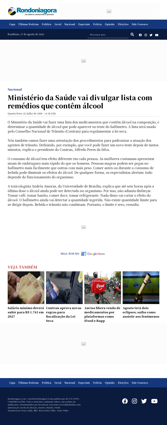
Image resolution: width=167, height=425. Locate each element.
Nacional (69, 24)
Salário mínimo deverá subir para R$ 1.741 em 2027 (26, 312)
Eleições (123, 24)
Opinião (110, 24)
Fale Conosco (140, 24)
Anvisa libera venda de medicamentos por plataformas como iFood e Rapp (102, 314)
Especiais (84, 24)
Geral (57, 24)
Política (46, 24)
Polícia (97, 24)
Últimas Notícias (28, 24)
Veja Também (22, 267)
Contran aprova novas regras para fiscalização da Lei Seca (63, 314)
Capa (12, 24)
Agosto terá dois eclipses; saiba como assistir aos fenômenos (141, 312)
